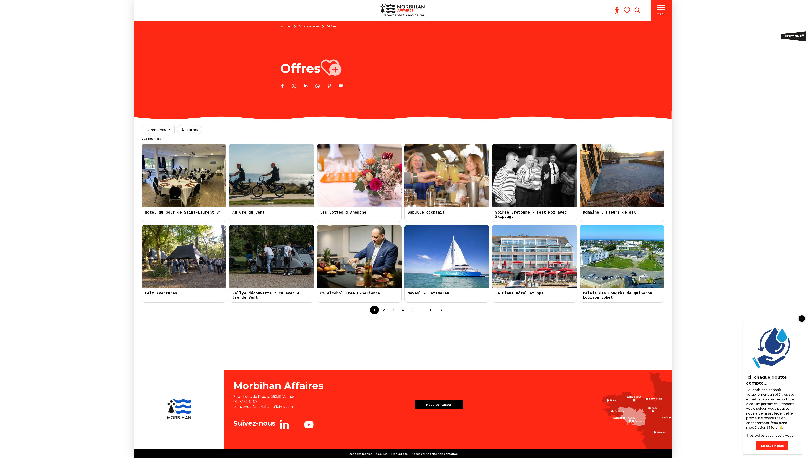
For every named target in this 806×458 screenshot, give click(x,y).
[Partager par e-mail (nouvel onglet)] (341, 86)
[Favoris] (627, 10)
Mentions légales (360, 453)
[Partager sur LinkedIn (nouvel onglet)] (306, 86)
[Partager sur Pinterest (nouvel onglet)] (329, 86)
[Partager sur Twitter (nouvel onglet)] (294, 86)
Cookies (382, 453)
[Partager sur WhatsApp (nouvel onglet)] (317, 86)
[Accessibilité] (617, 10)
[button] (637, 10)
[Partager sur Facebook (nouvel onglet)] (282, 86)
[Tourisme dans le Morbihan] (403, 10)
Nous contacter (439, 405)
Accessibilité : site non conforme (435, 453)
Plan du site (400, 453)
